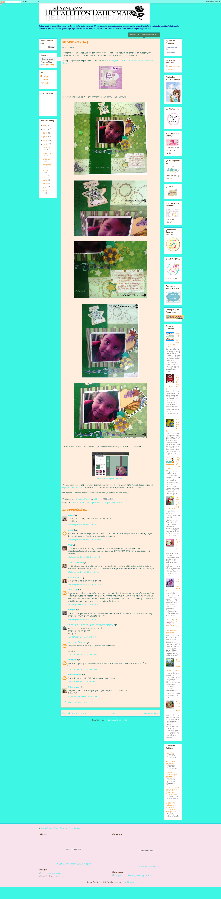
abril (45, 187)
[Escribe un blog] (106, 499)
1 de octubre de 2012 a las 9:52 (82, 637)
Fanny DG (72, 589)
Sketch (119, 502)
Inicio (113, 713)
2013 (45, 140)
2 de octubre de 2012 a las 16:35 (82, 696)
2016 (45, 129)
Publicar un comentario (76, 702)
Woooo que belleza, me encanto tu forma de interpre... (171, 807)
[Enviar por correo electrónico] (104, 499)
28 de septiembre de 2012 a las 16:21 (84, 557)
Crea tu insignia (170, 52)
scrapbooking (109, 502)
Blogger (130, 882)
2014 (45, 137)
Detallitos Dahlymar (171, 47)
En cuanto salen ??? (170, 762)
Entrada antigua (150, 713)
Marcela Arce (74, 674)
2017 (45, 125)
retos (99, 502)
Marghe (71, 609)
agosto (46, 170)
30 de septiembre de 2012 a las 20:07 (84, 619)
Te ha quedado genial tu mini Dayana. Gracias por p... (173, 792)
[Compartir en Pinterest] (113, 499)
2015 (45, 133)
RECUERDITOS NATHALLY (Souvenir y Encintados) (90, 624)
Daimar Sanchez (75, 562)
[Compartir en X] (108, 499)
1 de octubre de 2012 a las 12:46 (82, 654)
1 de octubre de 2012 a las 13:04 (82, 669)
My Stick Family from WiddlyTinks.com (74, 864)
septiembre (47, 165)
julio (45, 176)
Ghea (70, 515)
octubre (46, 159)
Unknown (72, 660)
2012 (45, 144)
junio (45, 180)
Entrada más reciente (74, 713)
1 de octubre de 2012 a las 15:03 (82, 681)
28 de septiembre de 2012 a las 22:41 (84, 572)
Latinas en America (77, 642)
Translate (49, 65)
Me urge (170, 753)
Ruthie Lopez (73, 687)
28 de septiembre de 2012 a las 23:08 (84, 584)
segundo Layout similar (73, 487)
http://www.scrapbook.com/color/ (110, 479)
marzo (46, 191)
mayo (45, 183)
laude (70, 545)
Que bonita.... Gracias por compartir (171, 774)
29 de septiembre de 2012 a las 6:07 (84, 604)
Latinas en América (81, 502)
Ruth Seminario (74, 577)
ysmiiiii (70, 530)
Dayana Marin (46, 78)
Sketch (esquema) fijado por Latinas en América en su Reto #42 (108, 61)
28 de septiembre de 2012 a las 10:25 (84, 539)
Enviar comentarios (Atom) (116, 720)
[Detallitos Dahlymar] (167, 50)
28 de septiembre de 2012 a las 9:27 (84, 524)
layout (93, 502)
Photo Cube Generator (147, 866)
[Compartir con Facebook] (110, 499)
